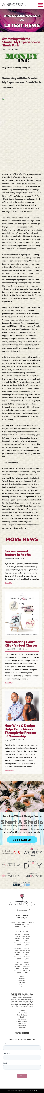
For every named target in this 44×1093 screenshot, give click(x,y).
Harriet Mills (8, 87)
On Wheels (22, 1019)
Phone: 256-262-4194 (22, 927)
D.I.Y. (22, 1017)
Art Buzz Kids (22, 1013)
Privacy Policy (24, 1091)
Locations (22, 1023)
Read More (9, 583)
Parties (22, 1011)
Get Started (22, 839)
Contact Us (22, 1028)
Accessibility (33, 1091)
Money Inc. (26, 67)
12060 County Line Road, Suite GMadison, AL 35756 (22, 923)
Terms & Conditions (13, 1091)
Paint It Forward (22, 1021)
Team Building (22, 1015)
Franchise (22, 1025)
